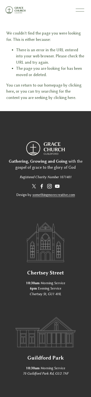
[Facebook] (41, 186)
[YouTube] (57, 186)
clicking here (64, 97)
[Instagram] (49, 186)
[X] (34, 186)
